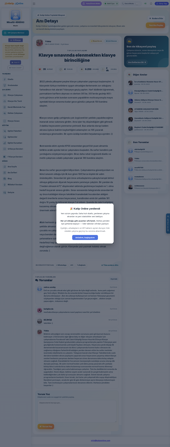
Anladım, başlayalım (85, 237)
